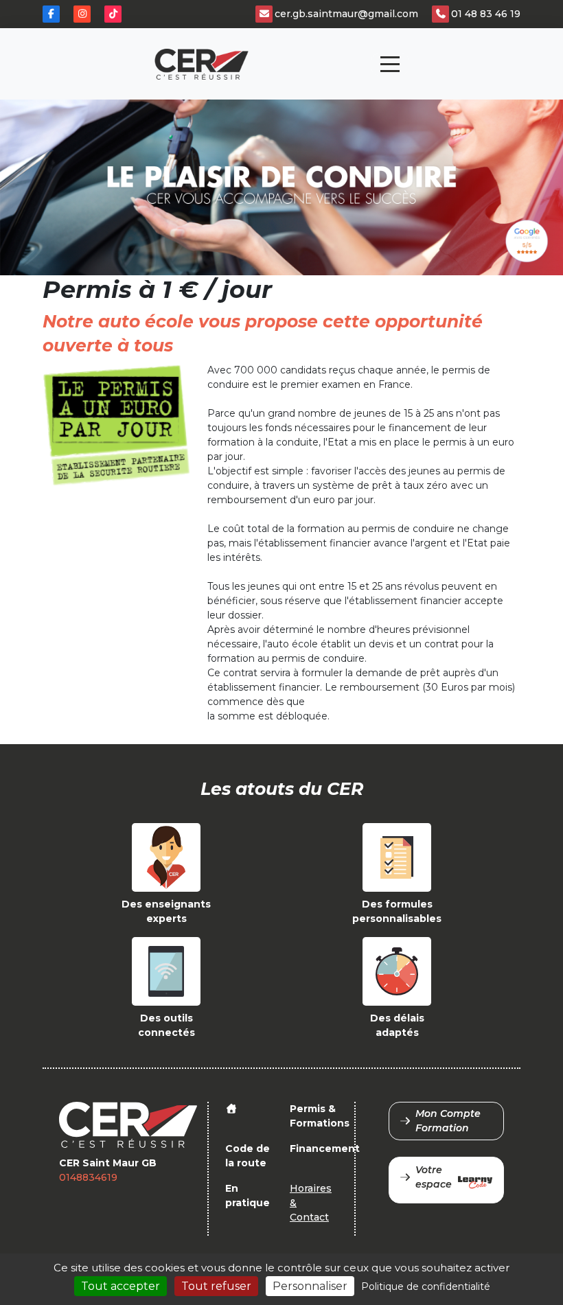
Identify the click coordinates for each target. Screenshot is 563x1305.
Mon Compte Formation (448, 1120)
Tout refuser (216, 1286)
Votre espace (433, 1177)
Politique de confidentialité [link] (425, 1286)
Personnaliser (310, 1286)
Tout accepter (120, 1286)
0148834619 (88, 1177)
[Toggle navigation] (390, 64)
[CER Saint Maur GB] (201, 64)
